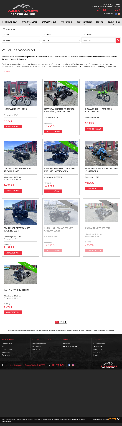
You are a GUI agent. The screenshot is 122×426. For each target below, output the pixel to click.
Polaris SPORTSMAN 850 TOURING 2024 (17, 229)
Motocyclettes (7, 344)
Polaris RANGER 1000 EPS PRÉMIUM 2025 (17, 170)
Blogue (95, 355)
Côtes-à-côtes (7, 349)
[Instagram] (119, 14)
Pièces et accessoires (70, 346)
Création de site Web (99, 419)
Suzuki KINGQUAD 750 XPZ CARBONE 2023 (58, 229)
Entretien (66, 344)
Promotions (36, 346)
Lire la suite (6, 71)
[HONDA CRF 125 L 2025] (20, 93)
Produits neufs (9, 340)
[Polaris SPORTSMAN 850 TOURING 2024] (20, 212)
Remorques (6, 355)
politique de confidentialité (52, 419)
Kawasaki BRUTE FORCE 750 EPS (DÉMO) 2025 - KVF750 (59, 110)
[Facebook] (116, 14)
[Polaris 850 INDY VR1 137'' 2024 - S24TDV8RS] (101, 153)
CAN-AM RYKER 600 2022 (97, 228)
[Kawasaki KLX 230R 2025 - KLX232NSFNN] (101, 93)
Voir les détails (12, 126)
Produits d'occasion (41, 340)
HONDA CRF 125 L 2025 (15, 109)
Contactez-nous (99, 344)
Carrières (96, 352)
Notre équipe (98, 349)
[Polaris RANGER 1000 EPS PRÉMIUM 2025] (20, 153)
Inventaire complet (39, 344)
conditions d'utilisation (71, 419)
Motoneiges (6, 352)
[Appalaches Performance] (22, 9)
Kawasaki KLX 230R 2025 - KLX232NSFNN (99, 110)
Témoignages (98, 346)
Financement (37, 349)
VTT (3, 346)
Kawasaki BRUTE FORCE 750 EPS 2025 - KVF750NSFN (59, 170)
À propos (97, 340)
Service (66, 340)
